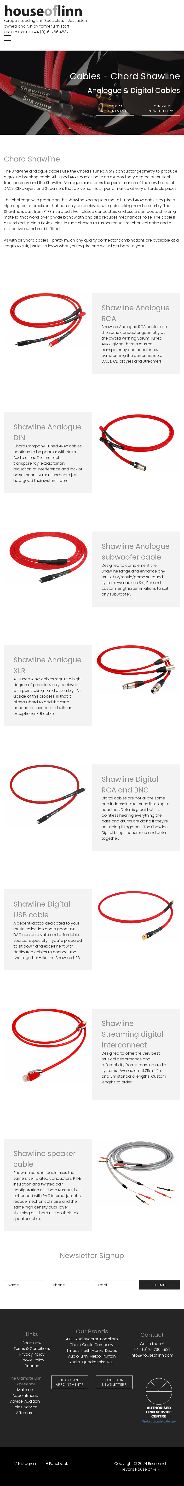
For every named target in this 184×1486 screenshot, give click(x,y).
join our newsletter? (161, 108)
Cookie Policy (32, 1360)
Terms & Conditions (32, 1348)
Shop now (32, 1343)
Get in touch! (152, 1344)
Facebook (58, 1463)
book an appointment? (70, 1382)
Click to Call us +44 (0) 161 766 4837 (36, 32)
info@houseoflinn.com (152, 1355)
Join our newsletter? (114, 1382)
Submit (160, 1285)
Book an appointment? (115, 108)
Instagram (27, 1463)
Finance (32, 1366)
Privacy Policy (32, 1354)
